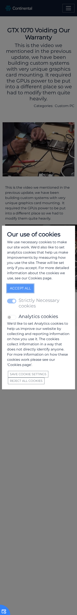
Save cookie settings (28, 374)
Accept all (20, 288)
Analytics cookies (38, 316)
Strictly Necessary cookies (39, 303)
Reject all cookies (26, 381)
